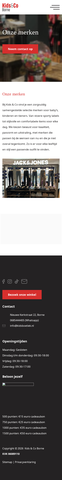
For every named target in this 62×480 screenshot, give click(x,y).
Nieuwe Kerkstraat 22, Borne (27, 315)
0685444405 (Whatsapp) (24, 320)
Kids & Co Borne (34, 448)
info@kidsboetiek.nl (22, 325)
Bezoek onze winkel (22, 295)
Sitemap (7, 462)
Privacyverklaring (25, 462)
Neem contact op (20, 49)
